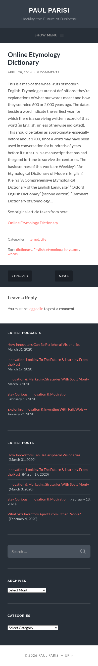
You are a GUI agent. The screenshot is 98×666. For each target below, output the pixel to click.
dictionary (24, 250)
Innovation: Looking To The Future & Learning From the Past (48, 362)
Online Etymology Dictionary (34, 58)
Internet (32, 239)
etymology (54, 250)
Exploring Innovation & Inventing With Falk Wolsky (47, 409)
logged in (35, 308)
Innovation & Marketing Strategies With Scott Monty (48, 379)
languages (71, 250)
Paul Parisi (49, 10)
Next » (64, 276)
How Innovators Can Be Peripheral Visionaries (44, 345)
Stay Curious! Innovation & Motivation (38, 394)
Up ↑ (69, 655)
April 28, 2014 (20, 72)
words (13, 254)
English (39, 250)
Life (43, 239)
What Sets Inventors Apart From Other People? (44, 514)
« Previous (20, 276)
